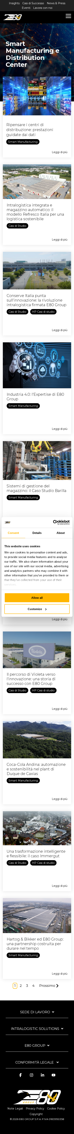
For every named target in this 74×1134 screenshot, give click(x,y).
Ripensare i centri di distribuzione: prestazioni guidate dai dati (29, 129)
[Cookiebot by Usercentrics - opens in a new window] (53, 522)
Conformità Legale (35, 1062)
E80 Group (35, 1045)
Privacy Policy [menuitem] (35, 1108)
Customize (35, 609)
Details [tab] (37, 532)
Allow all (37, 597)
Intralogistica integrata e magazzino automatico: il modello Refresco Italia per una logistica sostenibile (35, 212)
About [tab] (61, 532)
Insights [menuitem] (14, 3)
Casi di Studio (17, 226)
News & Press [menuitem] (56, 3)
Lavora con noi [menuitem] (42, 8)
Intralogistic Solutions (35, 1029)
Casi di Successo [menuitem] (33, 3)
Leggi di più (59, 152)
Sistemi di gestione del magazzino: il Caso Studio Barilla (36, 488)
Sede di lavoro (35, 1012)
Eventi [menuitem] (26, 8)
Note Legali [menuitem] (15, 1108)
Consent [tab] (13, 532)
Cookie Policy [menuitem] (56, 1108)
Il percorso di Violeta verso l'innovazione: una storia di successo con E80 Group (31, 679)
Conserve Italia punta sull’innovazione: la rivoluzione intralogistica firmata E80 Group (36, 300)
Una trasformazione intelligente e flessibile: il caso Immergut (36, 853)
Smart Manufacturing (23, 142)
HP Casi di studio (43, 311)
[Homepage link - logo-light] (37, 1102)
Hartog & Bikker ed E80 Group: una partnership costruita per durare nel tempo (35, 944)
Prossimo (47, 986)
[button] (68, 15)
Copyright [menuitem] (36, 1114)
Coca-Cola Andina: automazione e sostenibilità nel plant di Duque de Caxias (36, 769)
